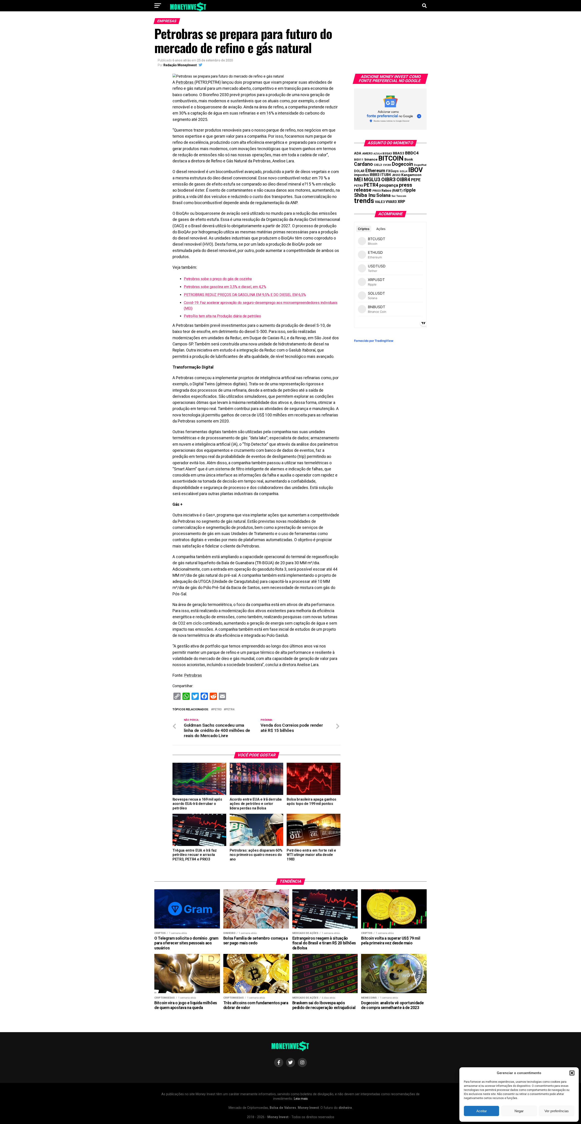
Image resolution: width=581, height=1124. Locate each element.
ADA (357, 153)
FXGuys (392, 171)
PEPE (416, 179)
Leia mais (301, 1099)
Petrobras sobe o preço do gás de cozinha (218, 279)
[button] (572, 1073)
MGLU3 (372, 179)
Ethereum (375, 170)
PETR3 (217, 709)
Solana (383, 195)
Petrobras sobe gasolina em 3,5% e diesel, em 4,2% (225, 287)
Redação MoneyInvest (180, 65)
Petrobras (185, 82)
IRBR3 (374, 175)
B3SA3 (387, 153)
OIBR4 (403, 179)
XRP (401, 201)
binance (370, 159)
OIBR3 (388, 179)
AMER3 (367, 153)
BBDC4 (412, 153)
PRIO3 (376, 190)
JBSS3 (396, 175)
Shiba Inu (364, 195)
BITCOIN (391, 158)
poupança (388, 185)
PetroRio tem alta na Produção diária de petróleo (222, 316)
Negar (519, 1111)
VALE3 (380, 202)
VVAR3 (391, 202)
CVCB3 (387, 165)
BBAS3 (398, 153)
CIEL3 (378, 164)
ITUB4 (385, 175)
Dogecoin (402, 164)
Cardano (363, 164)
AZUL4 (378, 153)
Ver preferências (556, 1111)
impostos (361, 175)
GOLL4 (403, 171)
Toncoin (401, 196)
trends (364, 201)
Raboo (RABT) (392, 190)
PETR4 (230, 709)
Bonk (408, 159)
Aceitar (481, 1111)
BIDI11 (359, 159)
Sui (393, 196)
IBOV (415, 170)
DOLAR (359, 171)
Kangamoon (411, 175)
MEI (358, 179)
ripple (410, 190)
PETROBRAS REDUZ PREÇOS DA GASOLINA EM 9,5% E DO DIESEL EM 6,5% (245, 295)
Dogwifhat (420, 165)
